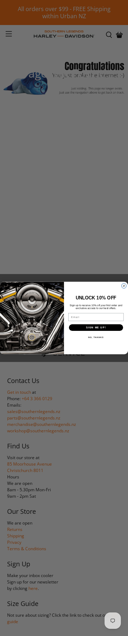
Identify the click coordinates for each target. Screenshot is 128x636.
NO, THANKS (96, 337)
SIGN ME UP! (96, 327)
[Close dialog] (124, 285)
